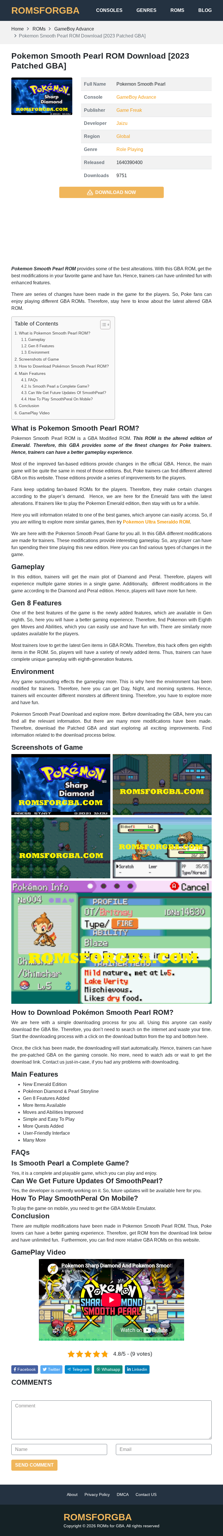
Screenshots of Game (39, 359)
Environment (38, 352)
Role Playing (129, 149)
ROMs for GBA (110, 1526)
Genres (146, 10)
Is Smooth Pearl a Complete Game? (58, 386)
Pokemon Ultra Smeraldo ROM (156, 521)
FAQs (33, 380)
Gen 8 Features (41, 346)
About (72, 1494)
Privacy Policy (97, 1494)
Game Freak (129, 110)
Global (123, 136)
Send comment (34, 1465)
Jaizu (121, 123)
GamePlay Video (34, 413)
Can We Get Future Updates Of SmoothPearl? (67, 393)
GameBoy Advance (136, 97)
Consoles (109, 10)
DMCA (123, 1494)
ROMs (177, 10)
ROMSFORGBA (45, 10)
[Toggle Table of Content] (102, 325)
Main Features (32, 373)
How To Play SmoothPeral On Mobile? (60, 399)
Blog (205, 10)
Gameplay (36, 339)
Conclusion (29, 405)
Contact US (146, 1494)
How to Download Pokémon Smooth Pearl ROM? (64, 366)
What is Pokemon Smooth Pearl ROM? (54, 333)
